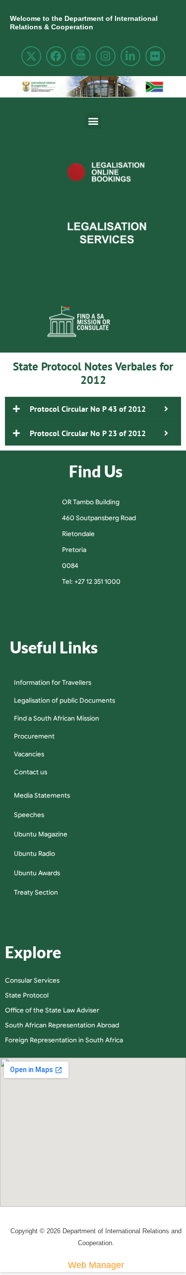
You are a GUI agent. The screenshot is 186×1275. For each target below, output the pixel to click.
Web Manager (96, 1265)
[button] (93, 120)
